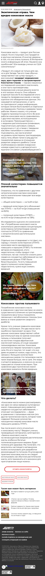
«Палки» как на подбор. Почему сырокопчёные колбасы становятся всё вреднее (25, 500)
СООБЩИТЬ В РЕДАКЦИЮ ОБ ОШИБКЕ (14, 540)
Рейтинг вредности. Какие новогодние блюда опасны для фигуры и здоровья (25, 507)
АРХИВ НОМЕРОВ (7, 532)
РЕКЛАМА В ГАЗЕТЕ (8, 534)
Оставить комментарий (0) (22, 469)
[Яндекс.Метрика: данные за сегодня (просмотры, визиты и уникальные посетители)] (14, 566)
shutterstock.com (7, 48)
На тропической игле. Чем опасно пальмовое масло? (19, 287)
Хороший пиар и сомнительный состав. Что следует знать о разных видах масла (22, 164)
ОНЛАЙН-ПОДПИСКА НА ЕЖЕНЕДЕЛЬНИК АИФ (17, 537)
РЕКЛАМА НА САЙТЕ (21, 532)
